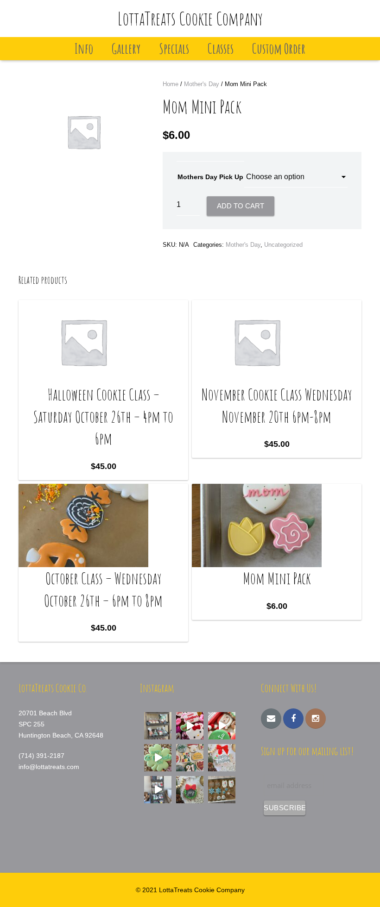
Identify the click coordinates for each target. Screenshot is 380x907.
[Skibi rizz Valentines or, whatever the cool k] (189, 725)
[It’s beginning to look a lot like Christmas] (189, 789)
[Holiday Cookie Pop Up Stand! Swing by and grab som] (157, 725)
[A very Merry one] (221, 725)
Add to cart (240, 206)
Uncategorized (283, 244)
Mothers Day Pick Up (210, 177)
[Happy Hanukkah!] (221, 789)
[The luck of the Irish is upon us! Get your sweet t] (157, 757)
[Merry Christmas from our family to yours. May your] (221, 757)
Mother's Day (201, 84)
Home (170, 84)
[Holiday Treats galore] (157, 789)
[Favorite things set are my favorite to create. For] (189, 757)
